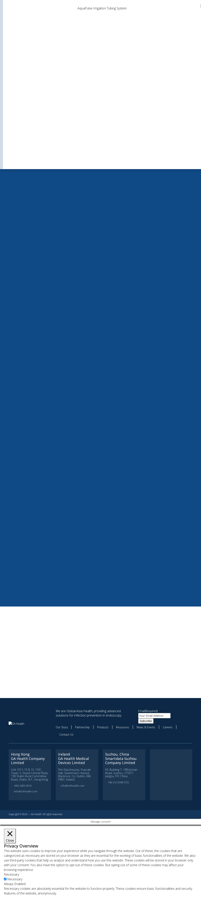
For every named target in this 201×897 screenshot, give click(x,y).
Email (148, 711)
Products (103, 727)
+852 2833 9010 (22, 785)
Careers (168, 727)
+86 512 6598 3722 (118, 782)
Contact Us (66, 734)
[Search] (87, 655)
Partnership (82, 727)
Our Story (62, 727)
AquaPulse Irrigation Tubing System (102, 8)
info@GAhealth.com (25, 791)
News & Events (146, 727)
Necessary (14, 879)
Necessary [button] (11, 874)
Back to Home (120, 667)
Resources (122, 727)
